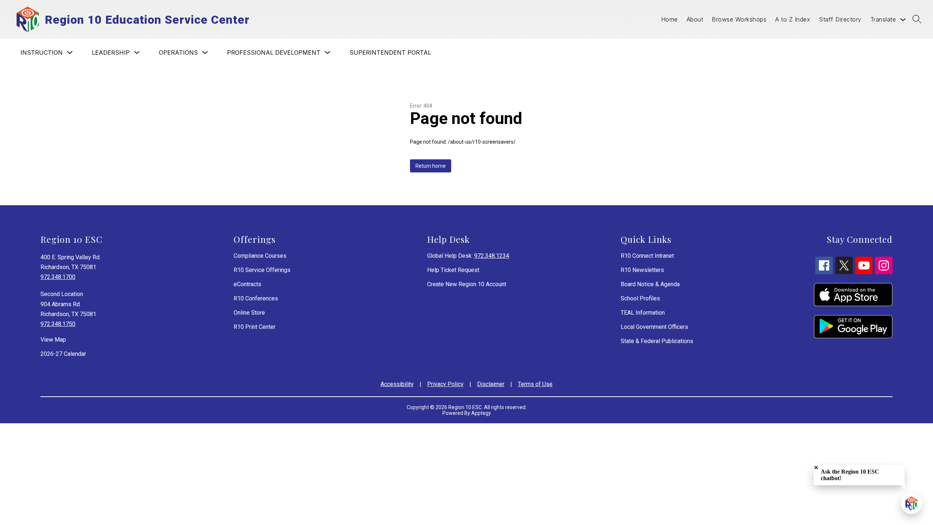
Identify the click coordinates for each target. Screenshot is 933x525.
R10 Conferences (256, 298)
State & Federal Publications (657, 341)
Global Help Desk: (468, 255)
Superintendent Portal (390, 52)
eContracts (247, 284)
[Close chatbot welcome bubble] (816, 467)
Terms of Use (535, 384)
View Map (53, 339)
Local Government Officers (654, 326)
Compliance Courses (260, 255)
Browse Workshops (739, 19)
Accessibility (397, 384)
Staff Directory (840, 19)
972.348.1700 (57, 276)
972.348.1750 (57, 323)
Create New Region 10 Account (466, 284)
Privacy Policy (445, 384)
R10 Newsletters (642, 270)
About (695, 19)
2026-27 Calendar (63, 353)
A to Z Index (792, 19)
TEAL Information (643, 312)
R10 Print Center (255, 326)
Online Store (249, 312)
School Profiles (640, 298)
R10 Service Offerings (262, 270)
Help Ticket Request (453, 270)
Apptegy (481, 413)
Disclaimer (490, 384)
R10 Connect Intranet (647, 255)
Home (669, 19)
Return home (430, 166)
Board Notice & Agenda (650, 284)
